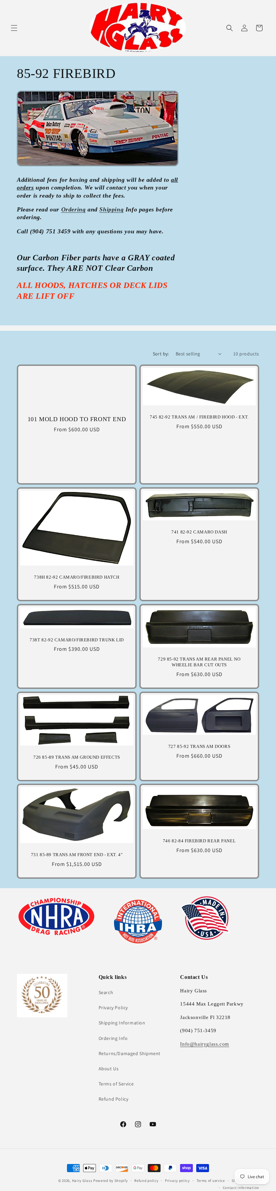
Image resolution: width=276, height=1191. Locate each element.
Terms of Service (116, 1084)
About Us (109, 1069)
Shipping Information (122, 1023)
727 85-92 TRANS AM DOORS (199, 746)
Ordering (73, 209)
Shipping (111, 209)
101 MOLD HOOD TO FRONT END (77, 419)
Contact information (241, 1187)
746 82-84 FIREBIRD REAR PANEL (199, 840)
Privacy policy (177, 1180)
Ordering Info (113, 1038)
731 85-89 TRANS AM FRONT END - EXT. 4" (77, 854)
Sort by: (161, 354)
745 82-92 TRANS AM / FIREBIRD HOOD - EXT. (199, 416)
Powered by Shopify (110, 1180)
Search (106, 992)
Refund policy (146, 1180)
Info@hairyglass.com (204, 1044)
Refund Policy (114, 1099)
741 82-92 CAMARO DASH (199, 531)
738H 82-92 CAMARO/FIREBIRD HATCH (76, 577)
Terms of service (211, 1180)
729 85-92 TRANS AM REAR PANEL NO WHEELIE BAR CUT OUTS (199, 662)
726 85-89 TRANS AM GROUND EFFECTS (76, 757)
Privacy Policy (113, 1008)
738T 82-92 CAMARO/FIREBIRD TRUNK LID (77, 639)
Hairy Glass (82, 1180)
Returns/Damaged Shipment (130, 1053)
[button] (14, 28)
